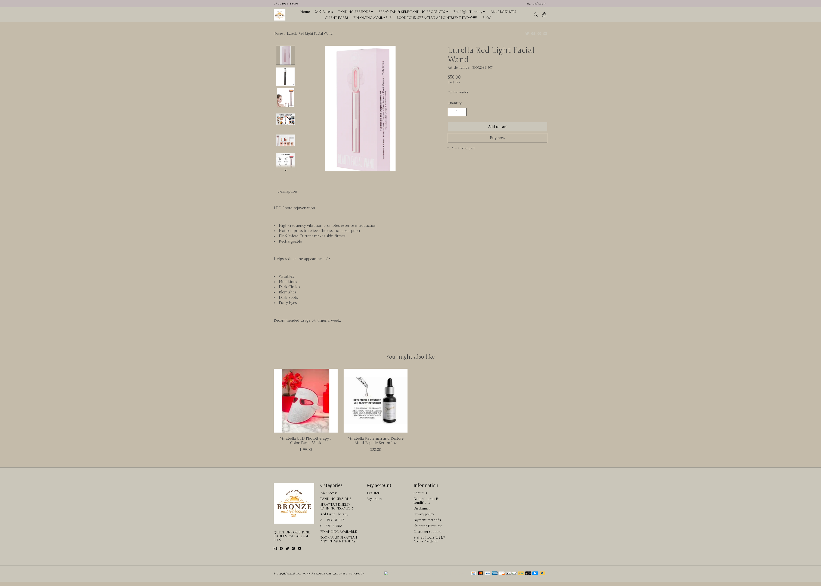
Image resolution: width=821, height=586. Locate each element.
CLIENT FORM (336, 18)
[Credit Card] (473, 573)
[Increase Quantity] (462, 112)
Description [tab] (287, 191)
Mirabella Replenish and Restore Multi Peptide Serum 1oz (375, 440)
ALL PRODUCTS (503, 12)
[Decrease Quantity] (452, 112)
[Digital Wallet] (511, 573)
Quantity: (455, 103)
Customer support (427, 532)
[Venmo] (535, 573)
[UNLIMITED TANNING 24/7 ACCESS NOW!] (424, 573)
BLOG (486, 18)
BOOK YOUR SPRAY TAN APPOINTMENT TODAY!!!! (437, 18)
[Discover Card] (502, 573)
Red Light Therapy (334, 514)
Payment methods (427, 520)
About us (420, 493)
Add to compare (463, 148)
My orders (374, 499)
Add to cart (497, 127)
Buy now (497, 138)
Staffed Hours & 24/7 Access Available (429, 539)
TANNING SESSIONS (335, 499)
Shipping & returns (427, 526)
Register (373, 493)
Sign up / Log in (536, 3)
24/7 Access (324, 12)
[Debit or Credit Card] (528, 573)
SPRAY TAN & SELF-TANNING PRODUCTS (337, 506)
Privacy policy (423, 514)
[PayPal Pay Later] (542, 573)
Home (305, 12)
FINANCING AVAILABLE (372, 18)
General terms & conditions (425, 501)
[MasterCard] (480, 573)
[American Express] (495, 573)
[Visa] (487, 573)
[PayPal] (521, 573)
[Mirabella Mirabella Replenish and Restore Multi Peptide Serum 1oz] (376, 401)
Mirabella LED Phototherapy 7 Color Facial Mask (305, 440)
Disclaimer (421, 508)
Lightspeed (371, 573)
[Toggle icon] (536, 15)
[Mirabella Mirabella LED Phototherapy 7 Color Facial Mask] (306, 401)
